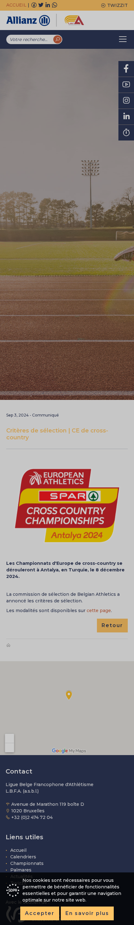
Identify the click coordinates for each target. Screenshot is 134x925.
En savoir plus (87, 913)
